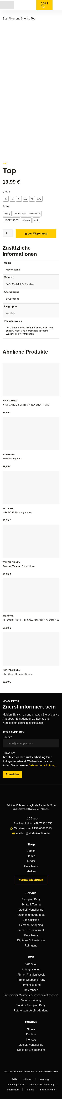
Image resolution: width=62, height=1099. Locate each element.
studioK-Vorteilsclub (31, 909)
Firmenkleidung (31, 984)
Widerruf (27, 1079)
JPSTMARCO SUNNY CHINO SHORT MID (26, 404)
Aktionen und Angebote (31, 914)
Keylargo (8, 508)
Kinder (31, 861)
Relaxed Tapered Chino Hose (19, 566)
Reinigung (31, 945)
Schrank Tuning (31, 904)
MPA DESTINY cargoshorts (17, 512)
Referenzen (31, 990)
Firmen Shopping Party (31, 979)
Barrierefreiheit (48, 1089)
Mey (5, 163)
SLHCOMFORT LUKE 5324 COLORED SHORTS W (31, 620)
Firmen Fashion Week (31, 930)
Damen (31, 850)
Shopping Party (31, 899)
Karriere (31, 1034)
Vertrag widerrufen (31, 879)
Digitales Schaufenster (31, 940)
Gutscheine (31, 866)
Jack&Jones (10, 401)
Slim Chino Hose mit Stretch (18, 674)
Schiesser (9, 454)
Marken (31, 871)
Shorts (25, 18)
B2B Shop (31, 964)
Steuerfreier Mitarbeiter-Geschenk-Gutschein (31, 995)
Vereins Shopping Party (31, 1005)
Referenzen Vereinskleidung (31, 1010)
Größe (6, 191)
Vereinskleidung (31, 1000)
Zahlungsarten (16, 1084)
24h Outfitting (31, 919)
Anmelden (12, 774)
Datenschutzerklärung (42, 1084)
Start (5, 18)
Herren (14, 18)
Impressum (13, 1089)
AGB (14, 1079)
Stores (31, 1029)
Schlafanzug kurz (12, 458)
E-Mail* (7, 737)
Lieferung (43, 1079)
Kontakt (31, 1039)
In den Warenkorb (36, 233)
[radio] (5, 198)
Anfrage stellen (31, 969)
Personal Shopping (31, 925)
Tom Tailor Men (11, 562)
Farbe (6, 206)
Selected (8, 616)
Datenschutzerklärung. (42, 765)
